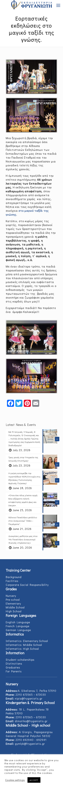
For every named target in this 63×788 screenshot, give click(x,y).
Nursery (11, 595)
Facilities (12, 581)
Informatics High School (22, 648)
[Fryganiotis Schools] (31, 5)
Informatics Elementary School (27, 641)
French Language (17, 626)
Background (14, 577)
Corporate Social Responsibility (27, 585)
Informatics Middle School (24, 645)
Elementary (13, 603)
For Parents (14, 671)
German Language (18, 630)
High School (14, 611)
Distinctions (14, 663)
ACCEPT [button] (34, 779)
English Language (18, 622)
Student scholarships (20, 659)
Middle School (15, 607)
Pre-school (13, 599)
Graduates (13, 667)
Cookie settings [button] (15, 780)
